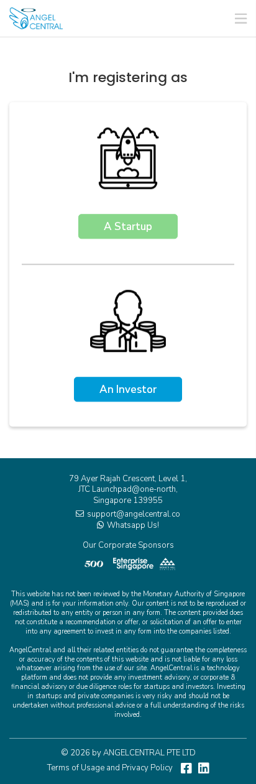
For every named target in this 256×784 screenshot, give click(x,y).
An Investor (128, 390)
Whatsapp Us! (133, 525)
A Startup (128, 227)
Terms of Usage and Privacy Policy (110, 767)
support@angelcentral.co (133, 514)
